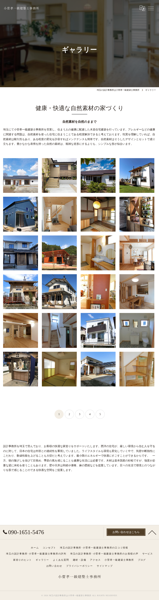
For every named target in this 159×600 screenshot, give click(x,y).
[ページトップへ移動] (152, 532)
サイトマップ (105, 566)
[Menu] (151, 8)
